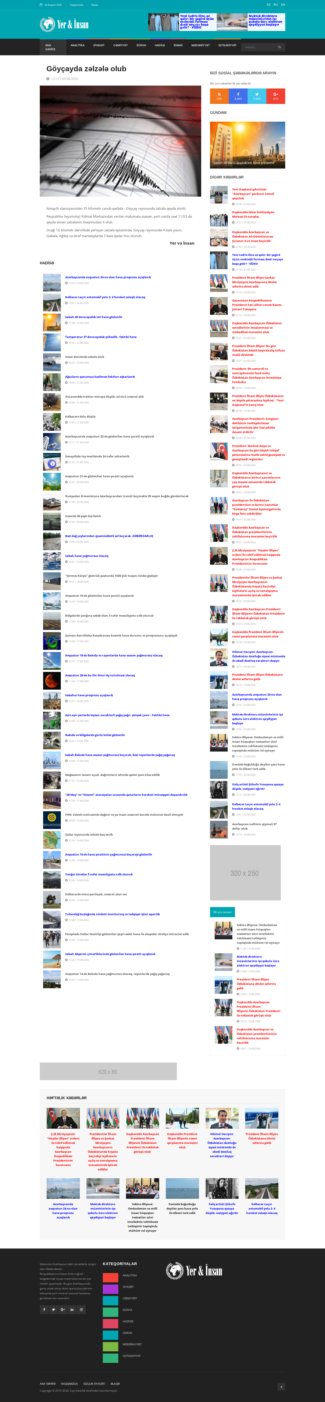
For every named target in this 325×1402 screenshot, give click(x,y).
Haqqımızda (76, 4)
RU (276, 4)
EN (283, 4)
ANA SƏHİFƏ (50, 47)
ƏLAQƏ (115, 1384)
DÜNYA (141, 45)
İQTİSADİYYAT (228, 45)
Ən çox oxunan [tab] (223, 912)
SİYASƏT (99, 45)
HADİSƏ (160, 45)
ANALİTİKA (77, 45)
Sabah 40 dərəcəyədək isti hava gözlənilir (244, 163)
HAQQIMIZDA (69, 1384)
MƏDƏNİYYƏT (200, 45)
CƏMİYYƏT (120, 45)
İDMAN (178, 45)
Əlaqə (94, 4)
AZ (269, 4)
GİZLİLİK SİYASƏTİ (94, 1384)
